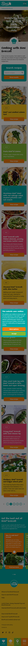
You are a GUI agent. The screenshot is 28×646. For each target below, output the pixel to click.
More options (14, 329)
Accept (14, 334)
